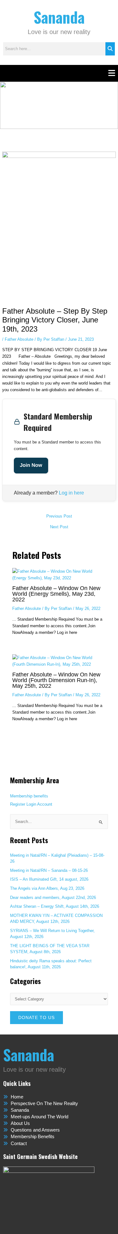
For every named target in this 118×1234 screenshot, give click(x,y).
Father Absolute (19, 339)
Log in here (71, 492)
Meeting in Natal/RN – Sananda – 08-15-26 (49, 870)
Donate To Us (36, 1017)
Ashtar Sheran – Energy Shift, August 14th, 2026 (54, 906)
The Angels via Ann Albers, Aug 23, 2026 (47, 888)
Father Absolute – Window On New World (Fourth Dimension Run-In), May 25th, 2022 (56, 680)
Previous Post (59, 516)
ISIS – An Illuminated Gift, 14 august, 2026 (49, 879)
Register (17, 804)
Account (44, 804)
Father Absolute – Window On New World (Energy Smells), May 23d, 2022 (56, 594)
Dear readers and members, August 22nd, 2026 (53, 897)
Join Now (31, 465)
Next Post (59, 527)
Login (31, 804)
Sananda (59, 17)
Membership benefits (29, 796)
